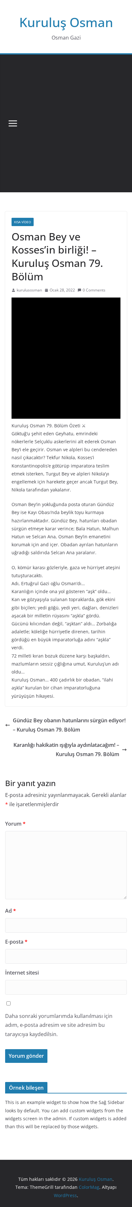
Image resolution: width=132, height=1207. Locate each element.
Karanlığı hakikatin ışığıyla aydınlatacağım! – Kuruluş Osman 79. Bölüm (66, 749)
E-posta (16, 941)
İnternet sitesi (22, 972)
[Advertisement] (66, 123)
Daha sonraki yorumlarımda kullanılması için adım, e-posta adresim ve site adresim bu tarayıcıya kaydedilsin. (58, 1025)
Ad (10, 910)
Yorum (15, 823)
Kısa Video (22, 222)
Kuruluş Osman (66, 22)
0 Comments (94, 290)
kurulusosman (29, 290)
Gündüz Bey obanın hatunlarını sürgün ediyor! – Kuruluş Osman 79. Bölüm (69, 725)
